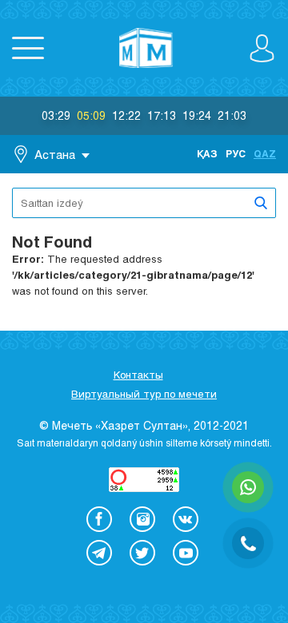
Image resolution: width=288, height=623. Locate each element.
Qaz (265, 153)
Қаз (207, 153)
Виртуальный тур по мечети (144, 393)
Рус (236, 153)
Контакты (138, 374)
